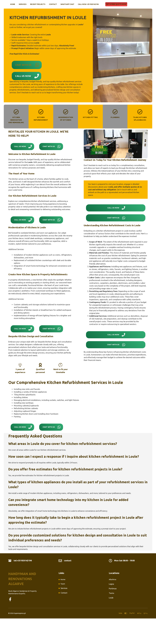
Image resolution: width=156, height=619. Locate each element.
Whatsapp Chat (67, 4)
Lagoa (111, 584)
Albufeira (112, 579)
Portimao (113, 589)
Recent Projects (37, 4)
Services (22, 4)
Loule (111, 598)
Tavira (111, 593)
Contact (53, 4)
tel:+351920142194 (23, 560)
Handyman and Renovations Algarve (22, 579)
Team (62, 584)
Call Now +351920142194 (88, 4)
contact (67, 560)
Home (12, 4)
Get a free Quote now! (116, 4)
